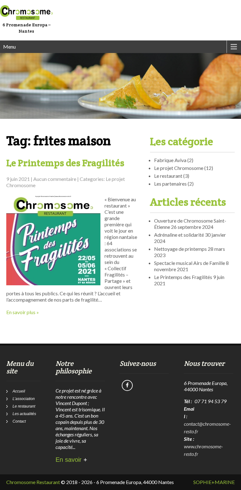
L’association (24, 399)
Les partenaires (170, 184)
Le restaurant (168, 176)
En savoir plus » (22, 312)
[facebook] (127, 385)
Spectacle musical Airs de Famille (189, 263)
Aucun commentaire (54, 179)
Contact (19, 421)
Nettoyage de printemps (180, 249)
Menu (9, 47)
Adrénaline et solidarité (179, 235)
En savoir (71, 459)
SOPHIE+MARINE (214, 482)
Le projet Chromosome (178, 168)
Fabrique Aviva (170, 160)
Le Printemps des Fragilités (65, 163)
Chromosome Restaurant (33, 482)
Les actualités (24, 414)
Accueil (19, 391)
